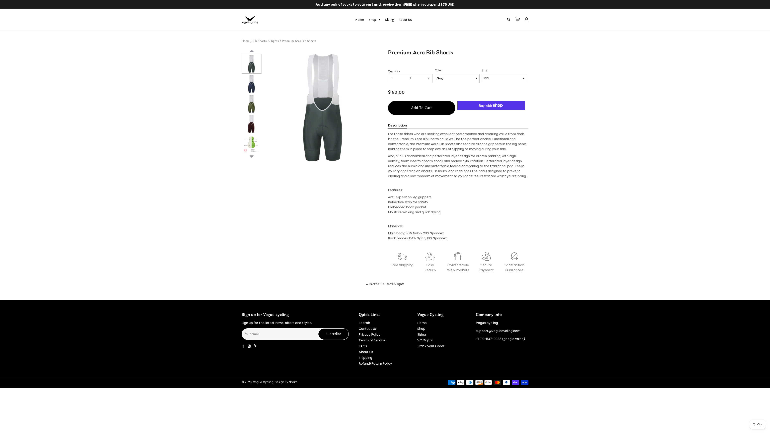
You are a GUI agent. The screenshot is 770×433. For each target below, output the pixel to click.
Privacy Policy (369, 334)
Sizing (389, 20)
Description (397, 125)
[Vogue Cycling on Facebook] (244, 346)
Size (484, 70)
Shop (373, 20)
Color (438, 70)
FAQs (363, 346)
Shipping (365, 357)
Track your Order (431, 346)
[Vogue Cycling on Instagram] (250, 346)
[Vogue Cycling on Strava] (255, 346)
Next (252, 156)
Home (359, 20)
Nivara (293, 382)
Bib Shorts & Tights (265, 41)
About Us (405, 20)
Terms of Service (372, 340)
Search (364, 323)
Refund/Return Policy (375, 363)
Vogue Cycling (263, 382)
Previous (252, 56)
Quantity (394, 71)
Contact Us (368, 328)
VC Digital (425, 340)
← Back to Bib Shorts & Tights (385, 284)
